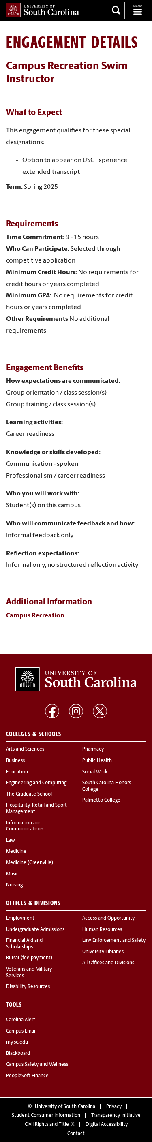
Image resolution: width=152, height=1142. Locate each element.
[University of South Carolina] (76, 679)
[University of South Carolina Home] (42, 10)
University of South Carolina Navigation (137, 10)
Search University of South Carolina (116, 10)
